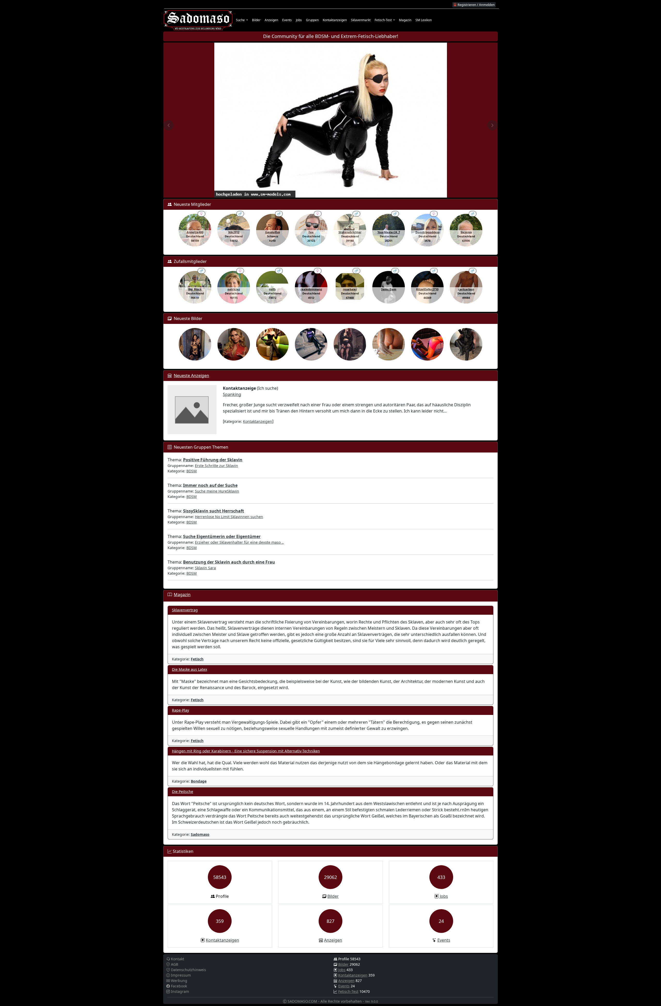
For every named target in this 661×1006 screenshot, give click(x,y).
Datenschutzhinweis (188, 969)
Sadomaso (200, 834)
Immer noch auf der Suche (210, 485)
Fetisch (197, 659)
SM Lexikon (423, 20)
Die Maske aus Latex (189, 669)
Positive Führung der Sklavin (212, 460)
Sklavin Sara (205, 567)
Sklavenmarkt (361, 20)
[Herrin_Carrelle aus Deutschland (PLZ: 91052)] (272, 344)
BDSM (191, 471)
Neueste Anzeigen (191, 375)
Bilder (256, 20)
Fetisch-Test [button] (383, 20)
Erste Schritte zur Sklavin (216, 465)
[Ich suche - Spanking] (192, 409)
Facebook (178, 986)
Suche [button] (241, 20)
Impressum (180, 975)
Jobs (299, 20)
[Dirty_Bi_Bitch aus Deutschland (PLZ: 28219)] (427, 344)
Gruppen (312, 20)
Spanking (232, 394)
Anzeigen (271, 20)
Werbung (178, 980)
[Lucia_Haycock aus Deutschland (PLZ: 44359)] (311, 344)
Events (287, 20)
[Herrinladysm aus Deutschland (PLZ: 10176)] (466, 344)
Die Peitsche (182, 791)
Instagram (179, 991)
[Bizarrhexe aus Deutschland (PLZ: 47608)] (350, 344)
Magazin (405, 20)
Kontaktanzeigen (335, 20)
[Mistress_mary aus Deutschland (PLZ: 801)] (195, 344)
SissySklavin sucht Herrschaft (213, 511)
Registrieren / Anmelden (476, 4)
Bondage (199, 781)
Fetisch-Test (348, 991)
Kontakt (177, 958)
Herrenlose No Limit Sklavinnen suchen (229, 516)
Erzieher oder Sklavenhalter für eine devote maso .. (239, 542)
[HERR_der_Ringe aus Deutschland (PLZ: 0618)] (388, 344)
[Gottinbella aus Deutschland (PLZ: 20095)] (233, 344)
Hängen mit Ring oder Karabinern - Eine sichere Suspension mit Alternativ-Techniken (246, 750)
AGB (174, 964)
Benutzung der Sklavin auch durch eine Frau (229, 562)
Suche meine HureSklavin (217, 491)
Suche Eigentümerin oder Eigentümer (222, 536)
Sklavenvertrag (185, 609)
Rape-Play (180, 710)
